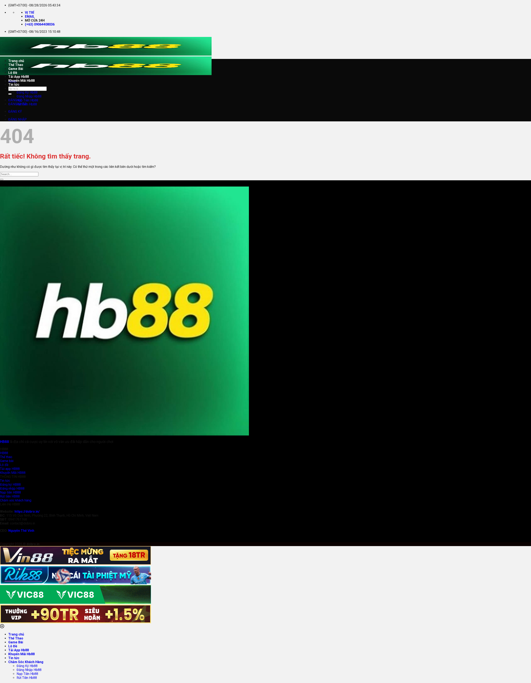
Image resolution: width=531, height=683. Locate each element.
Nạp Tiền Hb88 (27, 100)
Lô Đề (12, 73)
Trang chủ (16, 61)
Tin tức (13, 85)
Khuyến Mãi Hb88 (21, 81)
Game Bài (15, 69)
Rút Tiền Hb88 (27, 104)
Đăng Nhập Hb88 (29, 96)
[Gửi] (10, 94)
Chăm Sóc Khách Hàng (25, 88)
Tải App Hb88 (18, 77)
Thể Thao (15, 65)
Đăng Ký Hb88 (27, 92)
